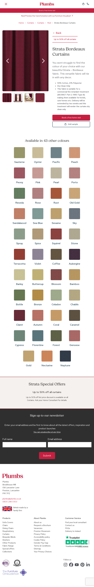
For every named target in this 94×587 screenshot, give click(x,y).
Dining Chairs (7, 528)
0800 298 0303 (9, 501)
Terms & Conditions (42, 545)
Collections (7, 551)
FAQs (67, 528)
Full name (7, 439)
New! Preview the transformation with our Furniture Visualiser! (46, 16)
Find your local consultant (76, 522)
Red (49, 23)
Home (21, 23)
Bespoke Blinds (9, 537)
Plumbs (47, 4)
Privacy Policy (40, 534)
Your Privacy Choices (43, 551)
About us (37, 522)
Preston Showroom (42, 531)
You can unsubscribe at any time (47, 432)
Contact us (69, 525)
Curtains (30, 23)
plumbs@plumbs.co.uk (11, 498)
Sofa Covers (7, 522)
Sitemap (37, 548)
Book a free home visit (47, 11)
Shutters (6, 540)
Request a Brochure (42, 525)
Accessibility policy (42, 537)
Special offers (8, 548)
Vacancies (38, 528)
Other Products (9, 543)
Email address (55, 439)
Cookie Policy (39, 540)
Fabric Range (8, 545)
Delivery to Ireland (73, 531)
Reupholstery (8, 531)
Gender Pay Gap (41, 543)
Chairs (5, 525)
